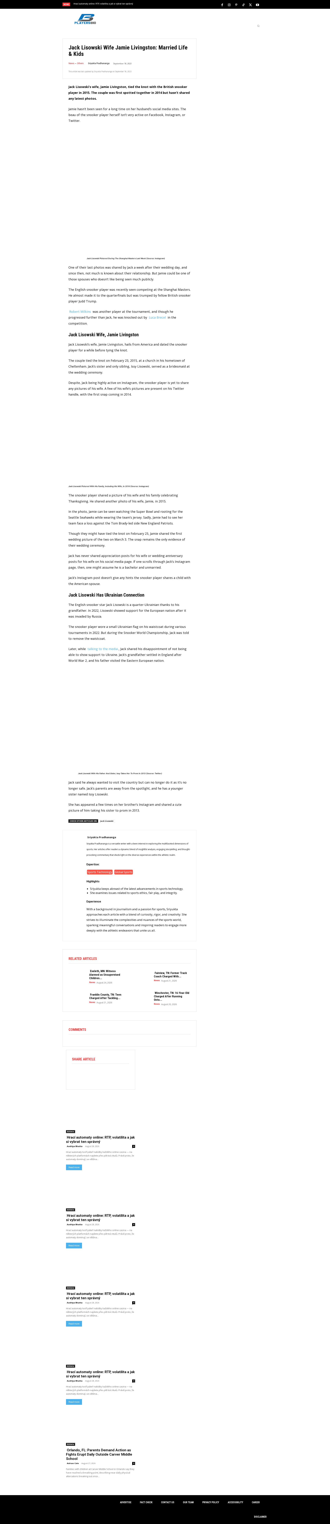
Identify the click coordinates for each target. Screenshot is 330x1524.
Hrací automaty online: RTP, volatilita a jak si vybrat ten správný (103, 4)
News (71, 63)
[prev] (171, 5)
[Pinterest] (236, 5)
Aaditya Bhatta (74, 1146)
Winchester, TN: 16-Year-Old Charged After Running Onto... (171, 996)
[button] (258, 26)
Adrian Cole (73, 1463)
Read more (74, 1167)
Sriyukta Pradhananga (98, 63)
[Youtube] (257, 5)
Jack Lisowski (106, 821)
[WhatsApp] (105, 1073)
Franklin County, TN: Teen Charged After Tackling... (105, 996)
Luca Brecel (157, 317)
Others (80, 63)
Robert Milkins (80, 311)
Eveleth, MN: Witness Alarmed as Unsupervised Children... (104, 974)
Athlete (70, 1131)
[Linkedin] (115, 1073)
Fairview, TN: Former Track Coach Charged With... (170, 974)
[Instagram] (229, 5)
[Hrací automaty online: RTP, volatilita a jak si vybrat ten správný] (100, 1115)
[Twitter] (250, 5)
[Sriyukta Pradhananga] (74, 885)
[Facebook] (222, 5)
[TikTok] (243, 5)
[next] (176, 5)
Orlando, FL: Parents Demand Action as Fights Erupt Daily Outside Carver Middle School (99, 1454)
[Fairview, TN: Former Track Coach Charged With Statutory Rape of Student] (141, 976)
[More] (124, 1073)
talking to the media (102, 649)
